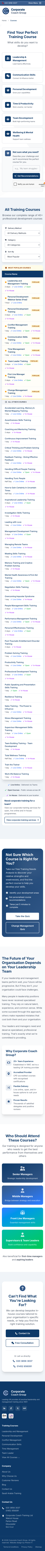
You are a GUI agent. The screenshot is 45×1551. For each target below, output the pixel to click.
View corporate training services (21, 820)
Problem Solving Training (16, 653)
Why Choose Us (9, 1476)
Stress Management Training (18, 718)
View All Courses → (11, 1457)
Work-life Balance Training (17, 774)
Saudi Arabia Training (11, 1493)
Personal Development (12, 1435)
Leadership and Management (15, 1431)
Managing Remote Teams (16, 544)
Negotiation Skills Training (17, 587)
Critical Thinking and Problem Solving (22, 448)
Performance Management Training (21, 618)
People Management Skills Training (21, 605)
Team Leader (8, 1453)
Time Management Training (23, 350)
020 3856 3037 (10, 3)
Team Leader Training (23, 361)
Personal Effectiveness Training (19, 628)
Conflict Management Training (23, 326)
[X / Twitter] (17, 1408)
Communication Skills (11, 1444)
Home (4, 20)
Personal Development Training (23, 310)
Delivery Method (14, 228)
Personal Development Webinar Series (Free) (23, 298)
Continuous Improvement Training (20, 438)
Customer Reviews (10, 1480)
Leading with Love (13, 522)
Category (11, 240)
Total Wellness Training (15, 755)
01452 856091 (24, 1366)
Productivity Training (14, 662)
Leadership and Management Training (23, 282)
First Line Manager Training (23, 375)
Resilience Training (13, 697)
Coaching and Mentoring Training (20, 429)
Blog (4, 1484)
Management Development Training (21, 531)
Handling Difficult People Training (20, 469)
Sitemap (38, 1547)
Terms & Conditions (10, 1547)
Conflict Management (11, 1440)
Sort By (11, 252)
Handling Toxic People (15, 478)
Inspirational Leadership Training (20, 500)
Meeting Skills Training (15, 553)
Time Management (10, 1448)
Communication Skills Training (23, 338)
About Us (6, 1471)
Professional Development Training (21, 671)
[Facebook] (11, 1408)
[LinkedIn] (4, 1408)
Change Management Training (23, 391)
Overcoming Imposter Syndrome (19, 596)
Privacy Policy (26, 1547)
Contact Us (7, 1489)
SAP (24, 1408)
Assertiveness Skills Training (18, 420)
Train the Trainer (12, 764)
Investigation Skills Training (17, 513)
